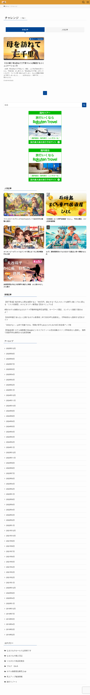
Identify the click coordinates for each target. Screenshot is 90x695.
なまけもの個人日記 (14, 655)
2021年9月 (10, 541)
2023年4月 (10, 483)
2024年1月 (10, 447)
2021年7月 (10, 551)
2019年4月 (10, 624)
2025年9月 (10, 353)
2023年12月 (11, 452)
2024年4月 (10, 431)
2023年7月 (10, 473)
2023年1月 (10, 494)
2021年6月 (10, 556)
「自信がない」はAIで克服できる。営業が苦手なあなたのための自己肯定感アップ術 (37, 325)
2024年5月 (10, 426)
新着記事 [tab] (25, 29)
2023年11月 (11, 457)
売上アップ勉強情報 (14, 676)
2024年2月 (10, 442)
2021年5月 (10, 561)
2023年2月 (10, 489)
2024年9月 (10, 411)
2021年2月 (10, 577)
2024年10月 (11, 405)
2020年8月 (10, 593)
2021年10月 (11, 535)
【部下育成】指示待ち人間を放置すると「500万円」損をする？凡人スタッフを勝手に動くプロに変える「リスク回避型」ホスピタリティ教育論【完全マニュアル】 (44, 303)
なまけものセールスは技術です (19, 650)
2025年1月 (10, 390)
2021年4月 (10, 567)
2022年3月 (10, 515)
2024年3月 (10, 437)
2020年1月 (10, 603)
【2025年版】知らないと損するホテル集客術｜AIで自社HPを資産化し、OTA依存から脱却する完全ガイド (44, 318)
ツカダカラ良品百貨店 (15, 661)
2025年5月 (10, 369)
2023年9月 (10, 463)
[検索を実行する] (84, 105)
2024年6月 (10, 421)
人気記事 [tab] (65, 29)
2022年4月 (10, 509)
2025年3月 (10, 379)
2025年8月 (10, 358)
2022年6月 (10, 504)
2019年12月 (11, 608)
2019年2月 (10, 634)
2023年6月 (10, 478)
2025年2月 (10, 385)
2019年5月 (10, 619)
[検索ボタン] (83, 2)
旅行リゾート (12, 681)
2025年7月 (10, 364)
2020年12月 (11, 587)
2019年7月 (10, 613)
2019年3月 (10, 629)
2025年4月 (10, 374)
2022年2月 (10, 520)
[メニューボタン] (88, 2)
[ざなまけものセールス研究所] (4, 2)
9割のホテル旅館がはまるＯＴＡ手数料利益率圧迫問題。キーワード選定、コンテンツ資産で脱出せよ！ (43, 310)
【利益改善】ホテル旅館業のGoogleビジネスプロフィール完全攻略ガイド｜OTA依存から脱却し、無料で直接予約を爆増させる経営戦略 (45, 331)
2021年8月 (10, 546)
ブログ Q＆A (12, 666)
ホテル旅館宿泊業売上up (16, 671)
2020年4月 (10, 598)
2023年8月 (10, 468)
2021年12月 (11, 530)
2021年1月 (10, 582)
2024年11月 (11, 400)
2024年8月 (10, 416)
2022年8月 (10, 499)
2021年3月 (10, 572)
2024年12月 (11, 395)
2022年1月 (10, 525)
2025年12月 (11, 348)
